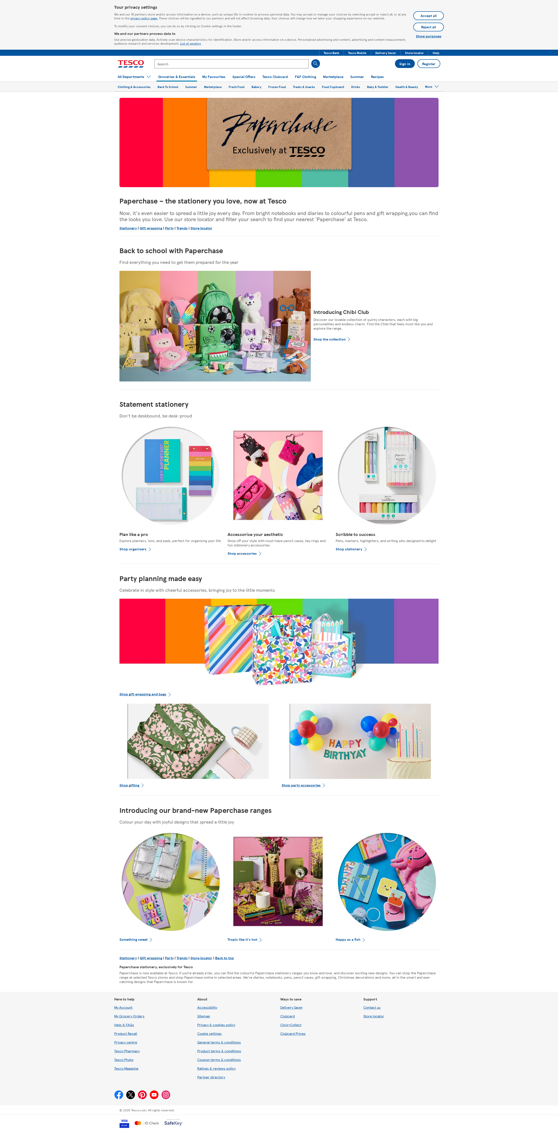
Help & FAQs (124, 1024)
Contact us (372, 1007)
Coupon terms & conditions (219, 1059)
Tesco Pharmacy (127, 1050)
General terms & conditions (219, 1042)
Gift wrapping (151, 228)
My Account (123, 1007)
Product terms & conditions (219, 1050)
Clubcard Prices (293, 1033)
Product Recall (125, 1033)
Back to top (224, 957)
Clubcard (287, 1016)
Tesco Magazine (126, 1068)
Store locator (201, 228)
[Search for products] (315, 63)
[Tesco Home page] (131, 64)
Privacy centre (125, 1042)
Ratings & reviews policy (216, 1068)
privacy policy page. (144, 18)
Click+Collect (290, 1024)
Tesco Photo (123, 1059)
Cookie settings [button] (209, 1033)
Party (169, 228)
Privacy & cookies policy (216, 1024)
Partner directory (211, 1077)
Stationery (128, 228)
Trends (182, 228)
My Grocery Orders (129, 1016)
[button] (331, 53)
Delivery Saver (291, 1007)
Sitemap (203, 1016)
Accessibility (207, 1007)
